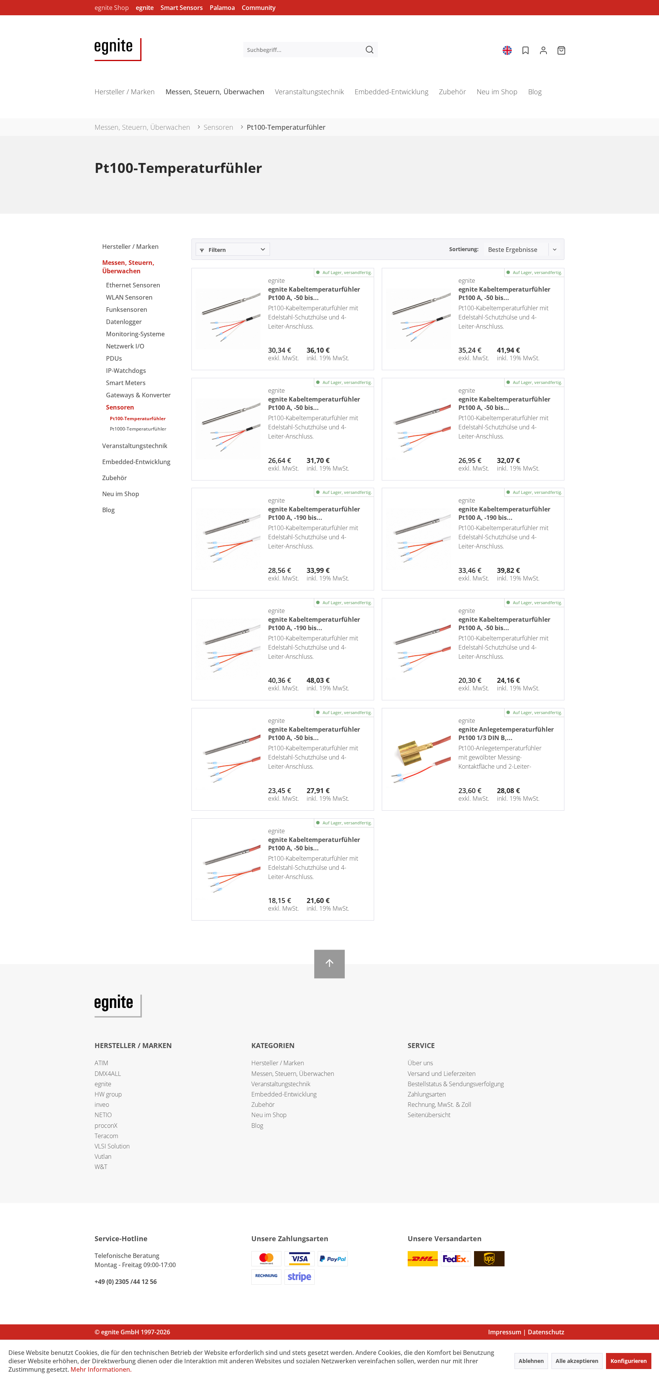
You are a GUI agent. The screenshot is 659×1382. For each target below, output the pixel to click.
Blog (108, 510)
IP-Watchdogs (126, 370)
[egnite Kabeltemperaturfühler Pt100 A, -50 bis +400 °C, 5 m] (228, 319)
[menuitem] (310, 49)
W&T (101, 1167)
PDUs (114, 358)
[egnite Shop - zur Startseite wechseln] (118, 49)
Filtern (216, 249)
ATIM (101, 1063)
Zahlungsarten (427, 1094)
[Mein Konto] (543, 49)
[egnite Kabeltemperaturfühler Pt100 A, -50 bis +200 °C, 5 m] (228, 759)
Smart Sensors (182, 7)
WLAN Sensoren (129, 297)
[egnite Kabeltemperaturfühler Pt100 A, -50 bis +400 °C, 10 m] (418, 319)
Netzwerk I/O (125, 346)
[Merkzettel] (524, 49)
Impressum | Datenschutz (526, 1332)
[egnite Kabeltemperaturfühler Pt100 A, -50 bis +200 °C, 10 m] (418, 429)
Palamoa (222, 7)
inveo (102, 1104)
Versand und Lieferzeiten (442, 1073)
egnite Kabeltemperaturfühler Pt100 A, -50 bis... (314, 292)
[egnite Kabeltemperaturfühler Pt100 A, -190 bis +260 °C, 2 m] (228, 539)
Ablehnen (531, 1360)
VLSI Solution (112, 1146)
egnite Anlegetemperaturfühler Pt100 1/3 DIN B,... (506, 732)
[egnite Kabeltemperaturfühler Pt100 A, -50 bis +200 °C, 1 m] (228, 869)
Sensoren (120, 407)
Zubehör (114, 478)
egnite (145, 7)
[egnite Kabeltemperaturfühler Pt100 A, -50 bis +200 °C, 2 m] (418, 649)
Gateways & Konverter (138, 395)
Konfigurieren (629, 1360)
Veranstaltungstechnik (134, 446)
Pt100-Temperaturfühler (138, 418)
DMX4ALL (108, 1073)
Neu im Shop (120, 494)
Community (259, 7)
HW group (108, 1094)
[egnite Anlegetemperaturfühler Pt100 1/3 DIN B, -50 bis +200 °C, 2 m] (418, 759)
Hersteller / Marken (130, 246)
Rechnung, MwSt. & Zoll (439, 1104)
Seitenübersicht (429, 1115)
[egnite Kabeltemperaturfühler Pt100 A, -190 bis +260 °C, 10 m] (228, 649)
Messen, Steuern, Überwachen (128, 266)
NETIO (103, 1115)
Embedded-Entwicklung (136, 462)
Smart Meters (126, 383)
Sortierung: (464, 249)
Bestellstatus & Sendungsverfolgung (456, 1084)
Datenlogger (124, 322)
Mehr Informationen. (101, 1369)
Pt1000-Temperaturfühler (138, 429)
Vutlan (103, 1156)
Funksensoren (126, 309)
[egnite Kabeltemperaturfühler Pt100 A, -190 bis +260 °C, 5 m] (418, 539)
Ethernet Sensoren (133, 285)
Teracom (106, 1136)
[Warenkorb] (562, 49)
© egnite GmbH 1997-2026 (132, 1332)
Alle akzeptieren (577, 1360)
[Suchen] (369, 49)
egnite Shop (112, 7)
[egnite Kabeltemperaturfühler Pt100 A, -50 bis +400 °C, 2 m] (228, 429)
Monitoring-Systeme (135, 334)
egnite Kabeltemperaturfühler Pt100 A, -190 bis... (314, 512)
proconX (106, 1125)
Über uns (420, 1063)
